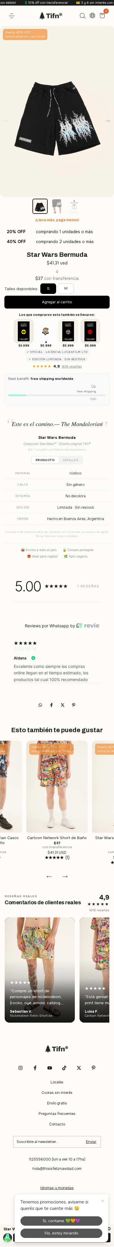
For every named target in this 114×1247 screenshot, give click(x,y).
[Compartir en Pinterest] (74, 705)
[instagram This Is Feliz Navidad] (20, 1068)
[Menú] (13, 16)
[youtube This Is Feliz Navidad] (49, 1068)
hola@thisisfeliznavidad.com (57, 1168)
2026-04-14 (25, 648)
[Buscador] (82, 16)
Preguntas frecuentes (57, 1113)
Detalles (70, 460)
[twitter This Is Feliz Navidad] (79, 1068)
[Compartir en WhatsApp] (40, 705)
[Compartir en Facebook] (52, 705)
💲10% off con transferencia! (31, 3)
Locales (57, 1082)
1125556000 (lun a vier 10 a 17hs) (57, 1159)
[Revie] (87, 626)
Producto (45, 460)
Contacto (57, 1124)
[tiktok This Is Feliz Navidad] (64, 1068)
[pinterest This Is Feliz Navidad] (93, 1068)
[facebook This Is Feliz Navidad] (35, 1068)
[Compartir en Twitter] (63, 705)
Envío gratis (57, 1103)
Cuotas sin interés (57, 1092)
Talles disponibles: (21, 288)
